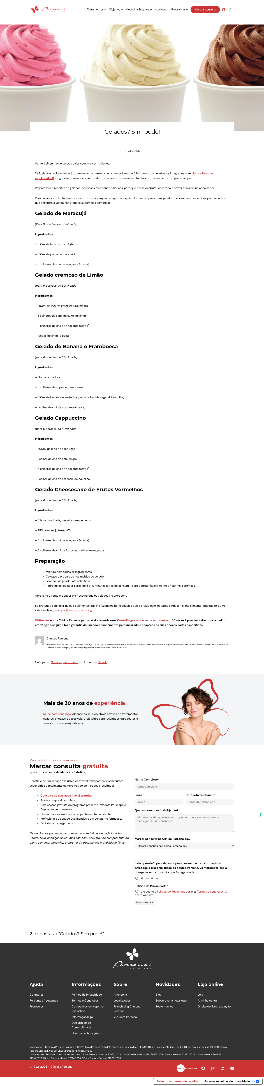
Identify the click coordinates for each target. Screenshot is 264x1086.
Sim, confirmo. (149, 878)
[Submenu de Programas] (187, 9)
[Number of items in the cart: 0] (230, 9)
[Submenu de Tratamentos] (105, 9)
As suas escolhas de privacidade (227, 1081)
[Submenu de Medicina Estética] (151, 9)
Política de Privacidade (172, 891)
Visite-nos (42, 620)
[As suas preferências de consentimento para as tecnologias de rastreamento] (260, 814)
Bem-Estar (70, 662)
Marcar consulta (205, 9)
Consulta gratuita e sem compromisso (143, 620)
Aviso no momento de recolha (177, 1081)
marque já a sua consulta (71, 610)
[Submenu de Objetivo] (122, 9)
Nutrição (56, 662)
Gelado (102, 662)
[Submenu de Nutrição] (167, 9)
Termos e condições (210, 891)
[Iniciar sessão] (223, 9)
